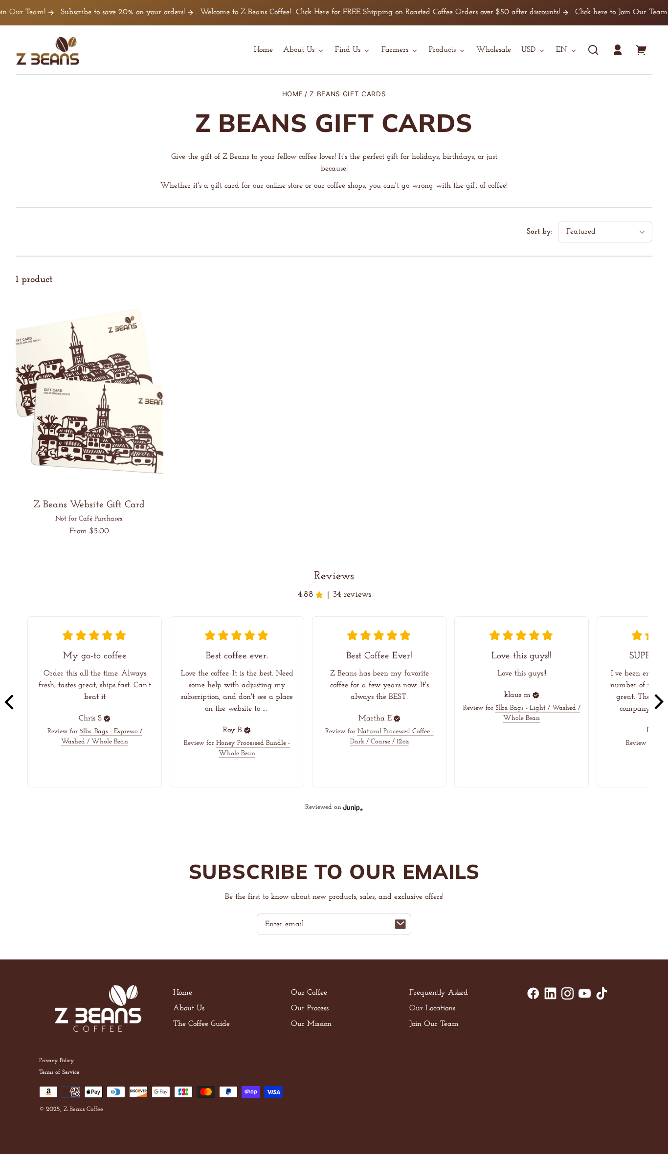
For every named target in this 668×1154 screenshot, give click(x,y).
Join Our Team (434, 1024)
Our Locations (432, 1008)
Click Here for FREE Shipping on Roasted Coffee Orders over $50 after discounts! (411, 12)
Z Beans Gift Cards (348, 94)
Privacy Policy (56, 1061)
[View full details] (89, 393)
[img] (107, 718)
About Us (188, 1008)
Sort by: (540, 232)
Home (292, 94)
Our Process (310, 1008)
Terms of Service (59, 1072)
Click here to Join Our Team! (605, 12)
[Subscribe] (400, 924)
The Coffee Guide (201, 1024)
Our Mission (311, 1024)
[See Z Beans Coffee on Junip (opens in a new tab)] (353, 807)
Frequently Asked (438, 993)
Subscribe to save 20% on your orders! (106, 12)
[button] (593, 50)
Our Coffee (309, 993)
